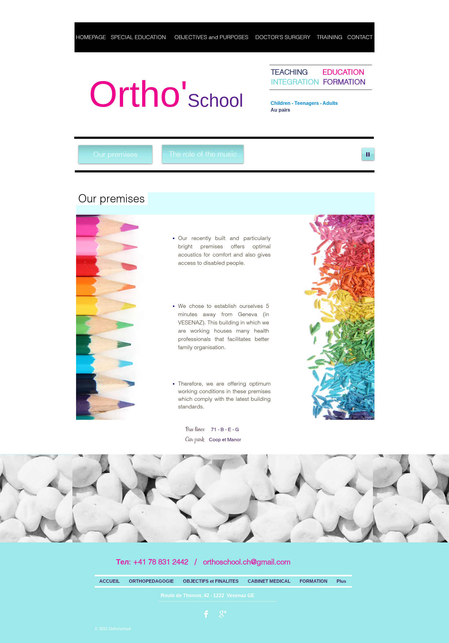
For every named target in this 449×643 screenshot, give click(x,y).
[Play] (368, 154)
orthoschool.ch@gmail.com (246, 561)
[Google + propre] (223, 614)
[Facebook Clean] (206, 614)
